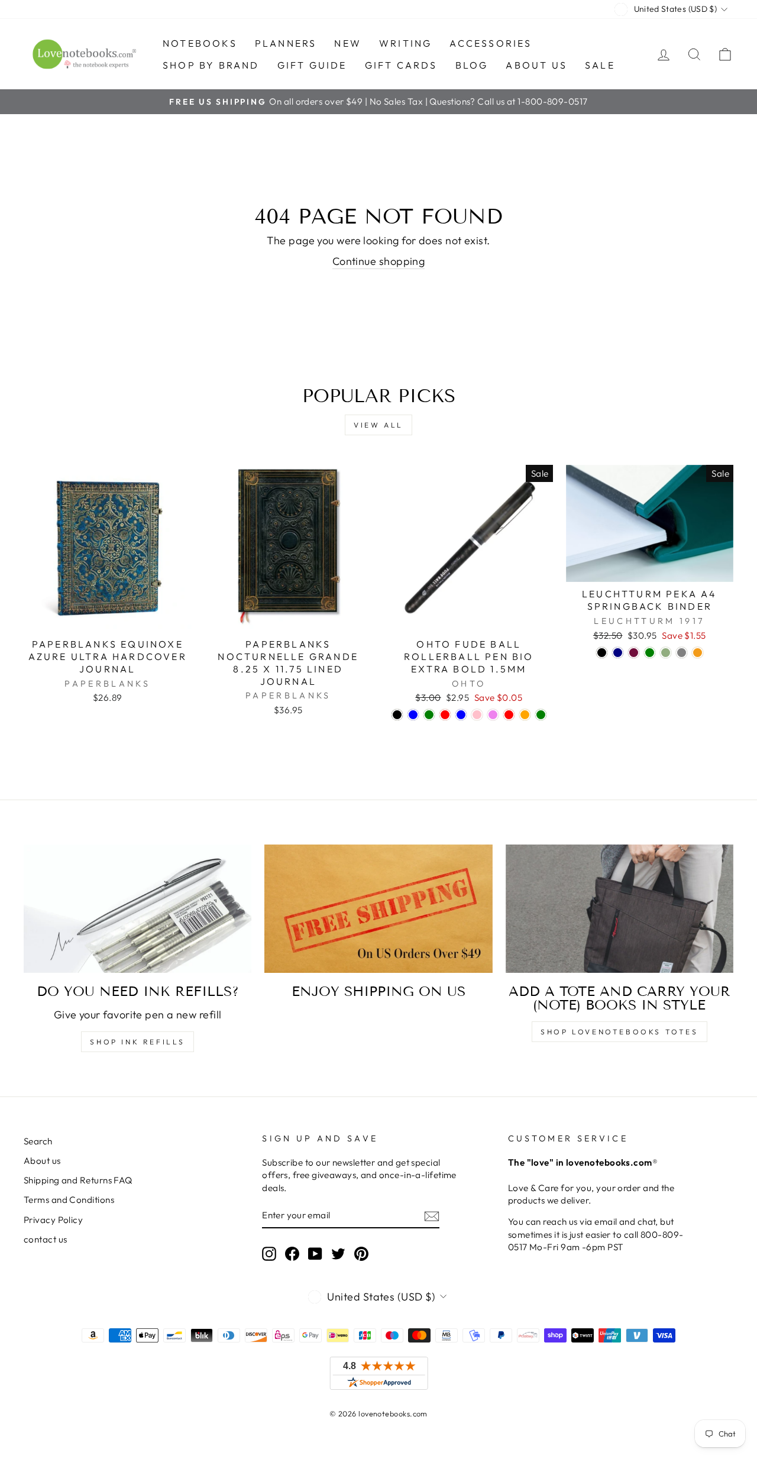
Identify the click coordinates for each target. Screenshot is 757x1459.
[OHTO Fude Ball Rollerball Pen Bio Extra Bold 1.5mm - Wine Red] (509, 714)
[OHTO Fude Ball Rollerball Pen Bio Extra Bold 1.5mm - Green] (429, 714)
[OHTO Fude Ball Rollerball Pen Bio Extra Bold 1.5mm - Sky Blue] (461, 714)
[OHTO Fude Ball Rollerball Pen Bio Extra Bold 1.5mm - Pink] (477, 714)
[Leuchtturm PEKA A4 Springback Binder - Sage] (665, 652)
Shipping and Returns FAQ (78, 1180)
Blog (472, 65)
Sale (600, 65)
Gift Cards (401, 65)
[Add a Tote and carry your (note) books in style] (619, 909)
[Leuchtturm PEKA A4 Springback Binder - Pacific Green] (649, 652)
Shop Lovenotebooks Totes (619, 1031)
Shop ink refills (137, 1041)
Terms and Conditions (69, 1199)
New (347, 43)
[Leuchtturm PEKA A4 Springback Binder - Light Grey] (681, 652)
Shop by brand (211, 65)
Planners (286, 43)
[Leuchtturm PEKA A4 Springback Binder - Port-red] (633, 652)
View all (378, 424)
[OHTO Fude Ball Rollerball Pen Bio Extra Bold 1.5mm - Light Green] (540, 714)
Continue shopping (378, 261)
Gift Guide (312, 65)
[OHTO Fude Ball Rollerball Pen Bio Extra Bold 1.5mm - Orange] (524, 714)
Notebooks (200, 43)
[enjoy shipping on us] (378, 909)
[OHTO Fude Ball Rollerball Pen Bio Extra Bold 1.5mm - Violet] (493, 714)
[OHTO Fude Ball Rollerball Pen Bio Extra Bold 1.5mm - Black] (397, 714)
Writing (405, 43)
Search (38, 1141)
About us (536, 65)
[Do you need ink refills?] (137, 909)
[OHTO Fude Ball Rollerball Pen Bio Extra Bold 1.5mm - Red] (445, 714)
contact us (45, 1239)
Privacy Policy (53, 1219)
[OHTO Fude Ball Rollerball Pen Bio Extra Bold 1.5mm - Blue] (413, 714)
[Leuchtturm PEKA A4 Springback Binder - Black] (601, 652)
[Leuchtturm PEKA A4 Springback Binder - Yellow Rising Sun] (697, 652)
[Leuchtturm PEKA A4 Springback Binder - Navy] (617, 652)
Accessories (490, 43)
